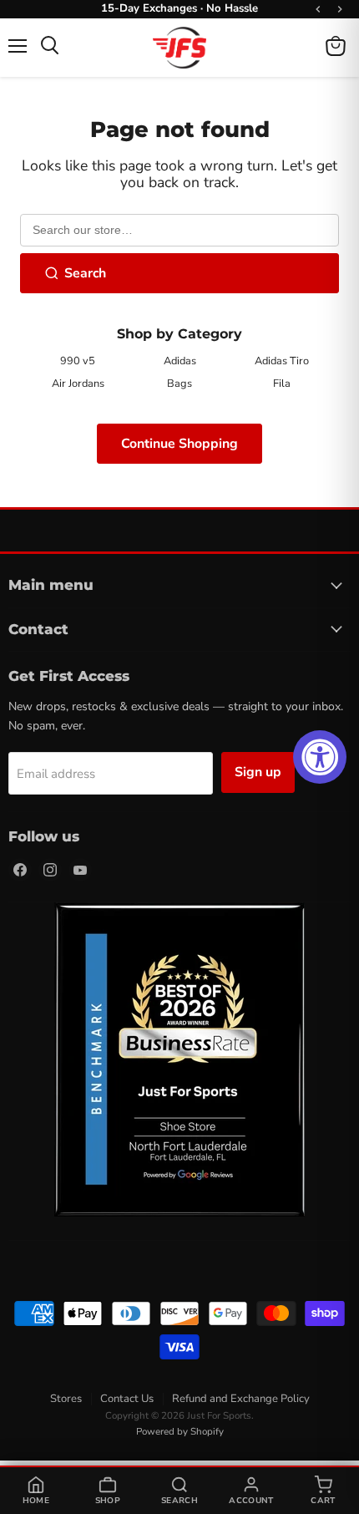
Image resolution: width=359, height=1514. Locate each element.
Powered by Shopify (180, 1431)
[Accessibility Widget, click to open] (319, 757)
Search (85, 273)
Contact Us (127, 1398)
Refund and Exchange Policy (241, 1398)
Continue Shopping (179, 443)
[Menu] (17, 46)
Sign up (258, 772)
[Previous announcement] (318, 9)
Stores (66, 1398)
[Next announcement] (340, 9)
